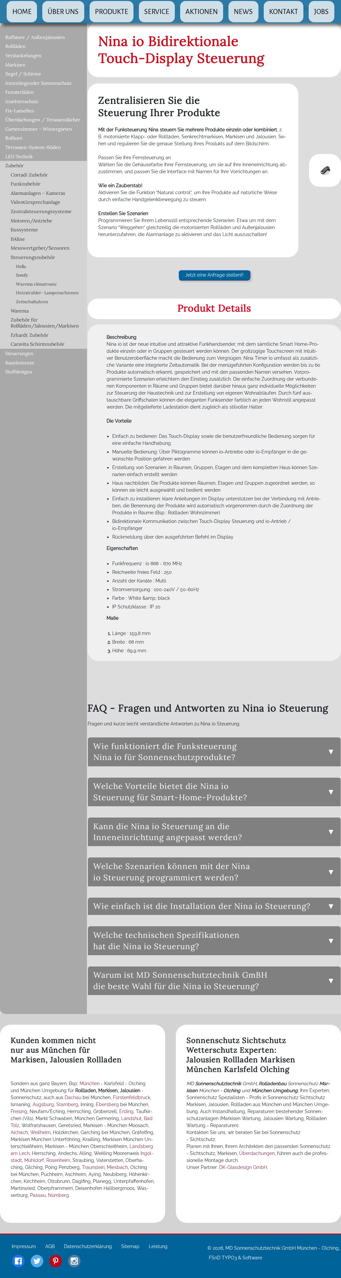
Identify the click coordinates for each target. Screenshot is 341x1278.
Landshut (131, 1118)
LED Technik (19, 157)
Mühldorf (34, 1160)
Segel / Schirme (23, 74)
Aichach (19, 1132)
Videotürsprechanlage (35, 202)
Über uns (63, 11)
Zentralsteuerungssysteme (41, 211)
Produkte (111, 11)
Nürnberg (58, 1195)
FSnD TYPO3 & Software (235, 1257)
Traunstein (93, 1167)
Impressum (24, 1246)
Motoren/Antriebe (31, 221)
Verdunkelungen (23, 56)
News (243, 11)
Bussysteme (24, 230)
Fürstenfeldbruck (131, 1097)
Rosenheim (58, 1160)
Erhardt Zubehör (29, 335)
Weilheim (40, 1132)
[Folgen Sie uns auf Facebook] (18, 1261)
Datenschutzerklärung (88, 1246)
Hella (21, 266)
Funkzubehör (25, 184)
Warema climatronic (36, 284)
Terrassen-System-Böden (33, 147)
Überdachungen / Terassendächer (42, 120)
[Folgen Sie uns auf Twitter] (37, 1261)
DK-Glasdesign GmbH (243, 1167)
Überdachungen (257, 1153)
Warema (20, 311)
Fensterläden (19, 92)
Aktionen (201, 11)
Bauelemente (19, 363)
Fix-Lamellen (19, 111)
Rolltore (14, 138)
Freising (19, 1111)
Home (22, 11)
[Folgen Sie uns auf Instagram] (74, 1261)
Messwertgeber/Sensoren (40, 248)
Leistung (158, 1246)
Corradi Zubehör (29, 175)
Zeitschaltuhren (32, 302)
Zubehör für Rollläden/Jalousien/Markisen (45, 323)
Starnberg (67, 1104)
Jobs (321, 11)
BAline (18, 239)
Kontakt (283, 11)
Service (156, 11)
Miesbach (117, 1167)
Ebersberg (107, 1104)
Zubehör (14, 166)
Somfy (22, 275)
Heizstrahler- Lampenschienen (47, 293)
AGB (50, 1246)
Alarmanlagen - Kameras (38, 193)
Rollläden (15, 46)
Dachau (73, 1097)
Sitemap (130, 1246)
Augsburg (43, 1104)
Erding (126, 1111)
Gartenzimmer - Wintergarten (38, 129)
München (90, 1083)
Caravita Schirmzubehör (37, 344)
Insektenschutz (21, 101)
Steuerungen (19, 353)
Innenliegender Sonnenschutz (38, 83)
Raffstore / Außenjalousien (35, 37)
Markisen (15, 65)
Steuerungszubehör (33, 257)
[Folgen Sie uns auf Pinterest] (55, 1261)
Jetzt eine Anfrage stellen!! (214, 275)
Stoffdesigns (18, 372)
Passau (38, 1195)
